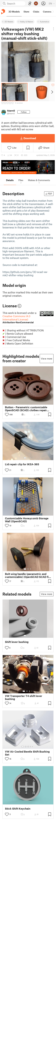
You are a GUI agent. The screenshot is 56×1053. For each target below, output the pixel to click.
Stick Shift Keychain (17, 808)
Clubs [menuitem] (36, 11)
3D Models (9, 21)
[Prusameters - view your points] (36, 3)
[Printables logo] (3, 11)
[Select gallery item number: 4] (32, 691)
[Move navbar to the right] (53, 11)
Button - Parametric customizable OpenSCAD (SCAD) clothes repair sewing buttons (26, 409)
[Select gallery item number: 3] (30, 458)
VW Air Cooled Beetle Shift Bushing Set (27, 753)
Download (29, 138)
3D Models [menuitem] (14, 11)
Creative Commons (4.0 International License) (18, 319)
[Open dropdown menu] (53, 29)
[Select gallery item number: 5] (32, 746)
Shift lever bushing (16, 641)
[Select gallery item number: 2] (28, 458)
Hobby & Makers (26, 21)
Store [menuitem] (26, 11)
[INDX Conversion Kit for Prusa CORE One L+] (28, 167)
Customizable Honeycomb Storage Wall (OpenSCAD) (27, 520)
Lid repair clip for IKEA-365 (22, 464)
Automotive (44, 21)
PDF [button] (50, 193)
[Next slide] (52, 92)
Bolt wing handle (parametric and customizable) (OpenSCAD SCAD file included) (28, 575)
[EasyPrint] (30, 3)
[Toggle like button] (7, 414)
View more (46, 358)
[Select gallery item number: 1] (25, 458)
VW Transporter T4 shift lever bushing (23, 697)
